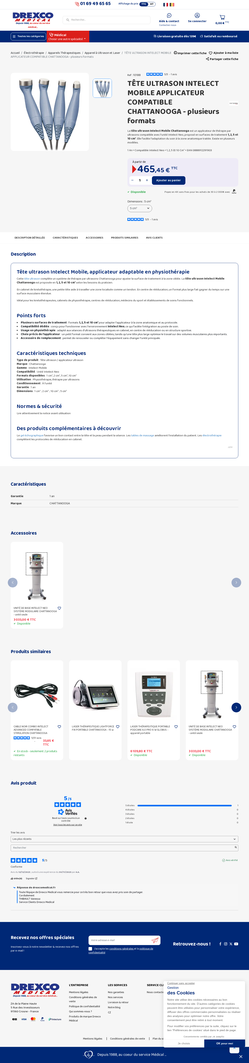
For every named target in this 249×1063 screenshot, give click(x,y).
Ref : (129, 75)
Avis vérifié (232, 860)
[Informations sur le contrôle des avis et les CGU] (85, 818)
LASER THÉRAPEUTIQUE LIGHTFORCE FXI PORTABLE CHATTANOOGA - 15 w (93, 728)
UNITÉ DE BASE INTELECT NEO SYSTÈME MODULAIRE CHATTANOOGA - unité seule (35, 611)
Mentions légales (78, 992)
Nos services (115, 997)
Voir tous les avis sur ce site (67, 824)
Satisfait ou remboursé (220, 36)
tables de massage (142, 435)
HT (151, 4)
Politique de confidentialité (84, 1006)
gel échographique (31, 435)
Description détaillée (30, 238)
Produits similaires (124, 238)
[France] (165, 4)
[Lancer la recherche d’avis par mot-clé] (235, 847)
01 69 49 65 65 (95, 4)
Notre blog (114, 1007)
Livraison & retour (118, 1002)
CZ (109, 1012)
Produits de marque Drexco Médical (85, 1018)
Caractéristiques (65, 238)
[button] (222, 59)
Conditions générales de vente (83, 999)
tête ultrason (32, 278)
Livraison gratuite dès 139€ (176, 36)
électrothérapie (212, 435)
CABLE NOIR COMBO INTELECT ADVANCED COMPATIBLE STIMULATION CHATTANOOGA (31, 729)
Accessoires (94, 238)
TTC (143, 4)
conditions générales (121, 949)
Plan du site (159, 1039)
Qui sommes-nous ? (80, 1011)
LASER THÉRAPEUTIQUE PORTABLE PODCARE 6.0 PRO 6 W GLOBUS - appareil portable (150, 729)
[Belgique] (172, 4)
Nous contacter (156, 992)
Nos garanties (116, 992)
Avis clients (154, 238)
